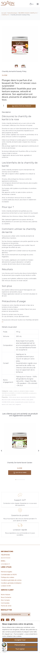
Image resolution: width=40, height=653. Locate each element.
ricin (7, 404)
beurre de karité (25, 397)
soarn (10, 404)
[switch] (4, 650)
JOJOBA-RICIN (6, 402)
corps (27, 399)
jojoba (31, 399)
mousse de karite (19, 402)
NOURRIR (13, 395)
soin (14, 404)
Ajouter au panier (22, 106)
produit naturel (28, 402)
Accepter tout (20, 640)
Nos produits (8, 395)
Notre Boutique (12, 13)
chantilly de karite (16, 399)
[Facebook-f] (2, 620)
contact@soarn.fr (5, 564)
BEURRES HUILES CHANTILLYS (28, 13)
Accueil (3, 13)
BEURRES (32, 397)
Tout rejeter (20, 649)
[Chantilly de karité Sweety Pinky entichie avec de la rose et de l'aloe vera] (20, 44)
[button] (19, 479)
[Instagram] (7, 620)
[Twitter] (13, 620)
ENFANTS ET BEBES (24, 391)
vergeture (18, 404)
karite (12, 402)
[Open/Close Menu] (37, 4)
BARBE (11, 391)
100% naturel (12, 397)
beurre (18, 397)
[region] (20, 637)
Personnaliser (20, 645)
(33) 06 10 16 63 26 (5, 557)
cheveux (23, 399)
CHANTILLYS (5, 14)
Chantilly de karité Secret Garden (19, 463)
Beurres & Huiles (6, 399)
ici (2, 322)
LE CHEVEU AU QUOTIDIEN (21, 393)
